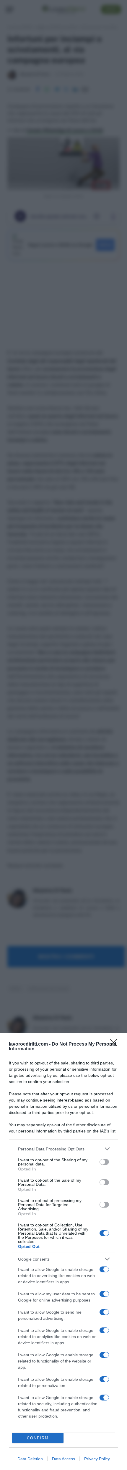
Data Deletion (30, 1458)
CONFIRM (38, 1438)
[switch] (104, 1162)
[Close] (115, 1044)
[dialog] (63, 1251)
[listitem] (63, 1149)
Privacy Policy (97, 1458)
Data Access (63, 1458)
